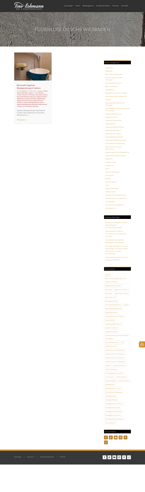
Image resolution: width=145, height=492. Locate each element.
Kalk (122, 342)
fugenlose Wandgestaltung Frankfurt (34, 102)
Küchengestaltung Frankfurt (114, 373)
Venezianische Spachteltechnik (115, 205)
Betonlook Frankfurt (121, 289)
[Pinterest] (125, 437)
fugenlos (126, 305)
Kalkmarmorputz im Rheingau (114, 354)
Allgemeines (109, 68)
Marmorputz (109, 377)
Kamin (107, 169)
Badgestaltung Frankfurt (113, 286)
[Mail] (106, 442)
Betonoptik (108, 293)
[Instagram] (120, 437)
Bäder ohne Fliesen (111, 86)
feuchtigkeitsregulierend (113, 305)
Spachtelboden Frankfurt (113, 388)
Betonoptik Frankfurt (42, 95)
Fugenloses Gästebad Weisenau (115, 140)
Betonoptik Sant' (110, 297)
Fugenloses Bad (110, 124)
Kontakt (62, 457)
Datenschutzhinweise (47, 457)
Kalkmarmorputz (110, 346)
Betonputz (33, 96)
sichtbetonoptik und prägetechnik (116, 198)
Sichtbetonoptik (110, 192)
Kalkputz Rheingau (111, 369)
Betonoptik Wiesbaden (23, 96)
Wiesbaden (35, 106)
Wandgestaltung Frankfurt (113, 404)
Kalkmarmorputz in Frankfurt (114, 358)
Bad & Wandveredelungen (113, 74)
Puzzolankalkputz (110, 182)
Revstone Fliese (124, 381)
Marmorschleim (121, 377)
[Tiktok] (111, 437)
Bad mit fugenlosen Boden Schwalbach (113, 79)
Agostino (108, 275)
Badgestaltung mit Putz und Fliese (116, 93)
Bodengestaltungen (111, 301)
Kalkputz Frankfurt (119, 365)
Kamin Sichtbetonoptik (112, 172)
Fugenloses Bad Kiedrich (113, 130)
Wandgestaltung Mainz (112, 407)
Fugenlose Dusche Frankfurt (25, 100)
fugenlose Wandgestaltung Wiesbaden (27, 104)
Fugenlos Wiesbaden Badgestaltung (35, 98)
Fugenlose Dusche (111, 117)
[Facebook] (106, 437)
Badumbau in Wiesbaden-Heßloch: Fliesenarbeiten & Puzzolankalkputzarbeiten (116, 225)
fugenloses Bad (110, 320)
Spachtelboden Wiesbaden (113, 392)
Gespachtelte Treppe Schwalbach (115, 155)
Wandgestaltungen (111, 400)
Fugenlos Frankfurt (111, 328)
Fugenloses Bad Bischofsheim (114, 127)
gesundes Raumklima (112, 342)
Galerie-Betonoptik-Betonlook (115, 143)
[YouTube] (116, 437)
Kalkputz (108, 365)
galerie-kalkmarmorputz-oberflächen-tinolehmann (117, 337)
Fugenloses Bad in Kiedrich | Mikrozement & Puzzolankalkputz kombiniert (116, 233)
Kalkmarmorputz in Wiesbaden (115, 361)
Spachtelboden (110, 201)
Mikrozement (109, 175)
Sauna (107, 185)
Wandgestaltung (110, 208)
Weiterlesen (21, 120)
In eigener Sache (110, 162)
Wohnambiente (110, 423)
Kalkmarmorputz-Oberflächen (115, 350)
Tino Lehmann (23, 91)
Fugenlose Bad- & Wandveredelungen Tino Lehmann (117, 109)
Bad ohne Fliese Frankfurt (113, 83)
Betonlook (108, 289)
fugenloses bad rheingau (113, 133)
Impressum (30, 457)
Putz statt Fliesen (27, 106)
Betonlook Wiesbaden (29, 95)
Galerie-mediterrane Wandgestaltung (117, 152)
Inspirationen (109, 165)
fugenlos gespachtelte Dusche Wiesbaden (114, 104)
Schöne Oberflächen (111, 188)
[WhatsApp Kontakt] (142, 344)
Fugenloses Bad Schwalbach (114, 137)
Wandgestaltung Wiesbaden (114, 419)
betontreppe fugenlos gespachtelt (116, 96)
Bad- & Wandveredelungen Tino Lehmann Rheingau (115, 280)
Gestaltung (108, 159)
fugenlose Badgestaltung (113, 308)
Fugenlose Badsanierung (113, 114)
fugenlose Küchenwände (113, 120)
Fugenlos (30, 93)
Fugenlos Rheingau (111, 331)
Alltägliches (108, 71)
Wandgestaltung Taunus (113, 415)
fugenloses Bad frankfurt (113, 324)
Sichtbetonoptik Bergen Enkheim (115, 195)
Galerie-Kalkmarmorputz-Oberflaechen (113, 148)
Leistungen (17, 457)
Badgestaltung (110, 90)
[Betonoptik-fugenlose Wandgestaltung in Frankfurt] (33, 66)
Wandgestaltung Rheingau (113, 411)
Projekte (108, 178)
